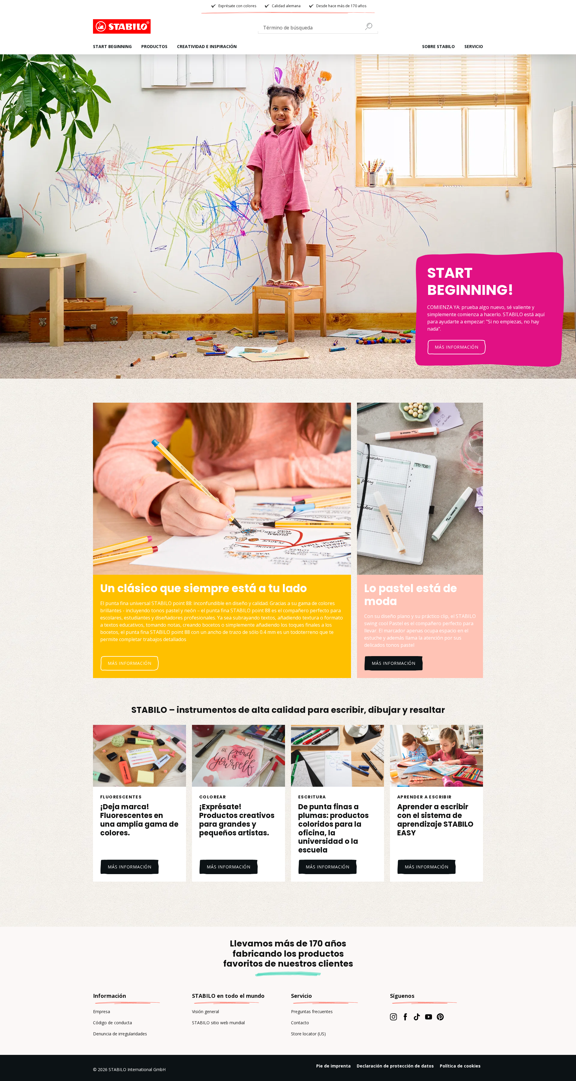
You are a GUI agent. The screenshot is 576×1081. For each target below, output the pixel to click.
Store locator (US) (308, 1034)
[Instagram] (393, 1016)
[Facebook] (405, 1016)
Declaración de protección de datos (395, 1066)
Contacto (300, 1022)
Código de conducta (112, 1022)
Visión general (205, 1011)
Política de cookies (460, 1066)
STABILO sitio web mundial (218, 1022)
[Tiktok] (416, 1016)
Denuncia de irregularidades (120, 1034)
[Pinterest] (440, 1016)
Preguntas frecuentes (312, 1011)
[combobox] (318, 29)
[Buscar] (371, 26)
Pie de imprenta (333, 1066)
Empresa (101, 1011)
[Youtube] (428, 1016)
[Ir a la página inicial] (123, 26)
